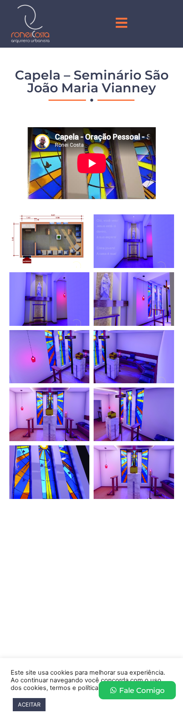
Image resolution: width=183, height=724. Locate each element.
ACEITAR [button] (29, 704)
